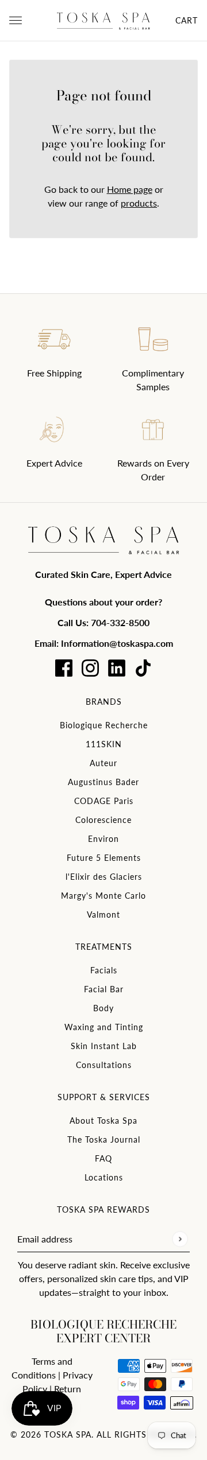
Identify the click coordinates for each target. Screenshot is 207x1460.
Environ (103, 839)
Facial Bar (104, 989)
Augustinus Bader (103, 782)
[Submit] (179, 1239)
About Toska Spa (103, 1120)
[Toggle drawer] (15, 20)
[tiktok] (143, 668)
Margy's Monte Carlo (103, 895)
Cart (186, 20)
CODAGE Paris (103, 801)
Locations (104, 1177)
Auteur (103, 763)
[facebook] (64, 668)
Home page (129, 189)
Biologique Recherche (104, 725)
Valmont (103, 914)
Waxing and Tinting (103, 1027)
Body (103, 1008)
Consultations (104, 1065)
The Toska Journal (103, 1139)
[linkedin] (116, 668)
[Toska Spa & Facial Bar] (103, 20)
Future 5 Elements (104, 858)
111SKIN (104, 744)
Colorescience (103, 820)
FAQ (103, 1158)
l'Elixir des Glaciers (104, 877)
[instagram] (90, 668)
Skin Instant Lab (104, 1046)
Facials (103, 970)
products (139, 202)
